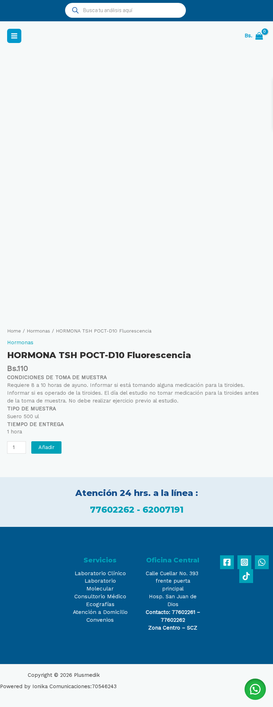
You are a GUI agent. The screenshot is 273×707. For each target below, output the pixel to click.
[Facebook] (227, 562)
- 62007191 (160, 509)
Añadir (46, 447)
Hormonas (38, 331)
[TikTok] (246, 576)
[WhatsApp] (262, 562)
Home (14, 331)
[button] (255, 689)
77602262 (113, 509)
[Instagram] (244, 562)
